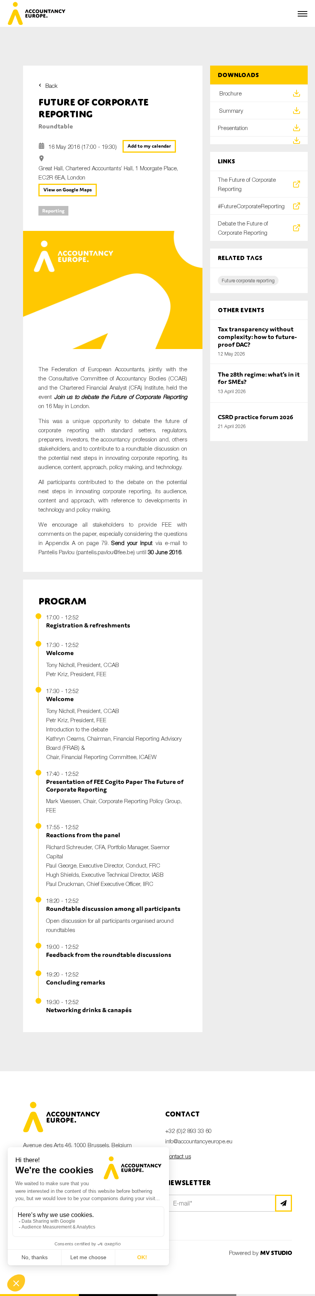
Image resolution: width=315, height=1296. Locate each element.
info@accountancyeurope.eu (198, 1141)
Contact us (178, 1156)
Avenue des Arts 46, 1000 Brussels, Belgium (77, 1144)
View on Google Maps (67, 189)
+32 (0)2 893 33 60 (188, 1130)
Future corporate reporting (248, 280)
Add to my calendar (149, 146)
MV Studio (276, 1252)
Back (51, 85)
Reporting (53, 210)
